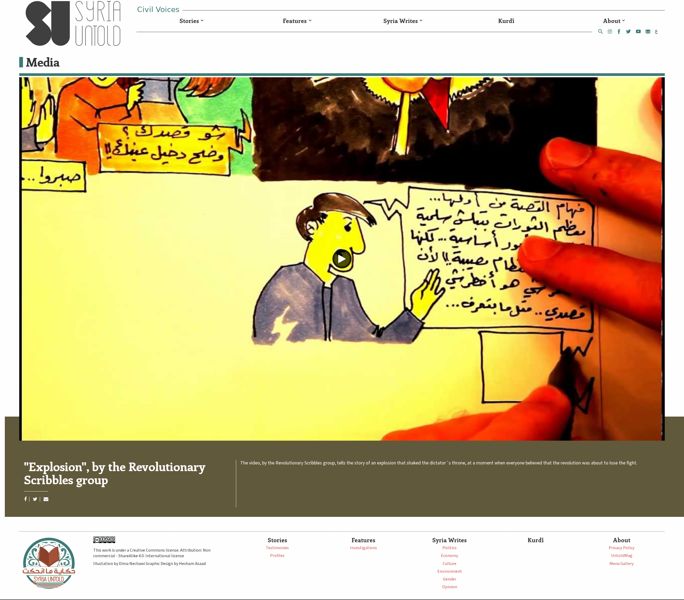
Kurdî (506, 21)
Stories (189, 21)
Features (295, 21)
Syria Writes (400, 21)
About (611, 21)
